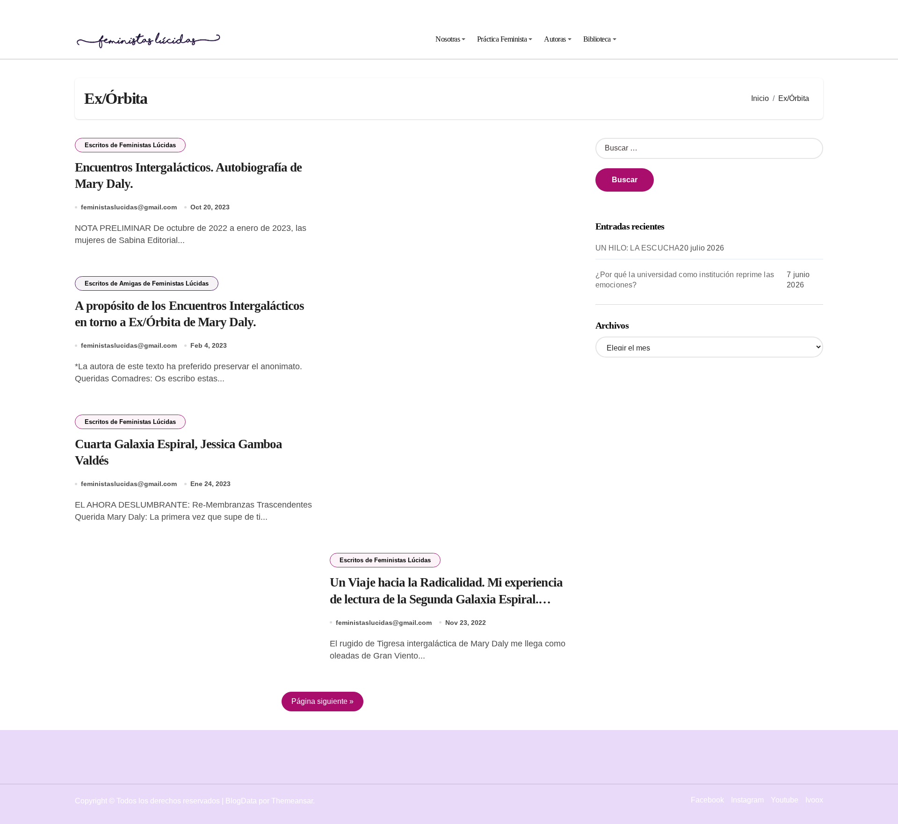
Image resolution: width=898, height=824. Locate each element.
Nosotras (447, 39)
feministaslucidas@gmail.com (129, 207)
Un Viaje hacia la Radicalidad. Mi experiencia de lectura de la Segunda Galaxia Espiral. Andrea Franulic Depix (446, 598)
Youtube (784, 800)
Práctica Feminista (502, 39)
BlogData (241, 801)
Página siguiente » (322, 701)
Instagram (747, 800)
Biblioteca (597, 39)
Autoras (555, 39)
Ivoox (814, 800)
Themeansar (292, 801)
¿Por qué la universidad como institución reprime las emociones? (684, 280)
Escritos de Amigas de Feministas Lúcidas (147, 283)
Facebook (707, 800)
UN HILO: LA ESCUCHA (637, 248)
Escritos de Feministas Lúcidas (130, 145)
